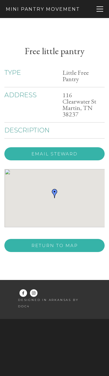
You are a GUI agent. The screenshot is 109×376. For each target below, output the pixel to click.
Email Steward (54, 154)
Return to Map (54, 245)
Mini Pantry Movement (43, 9)
